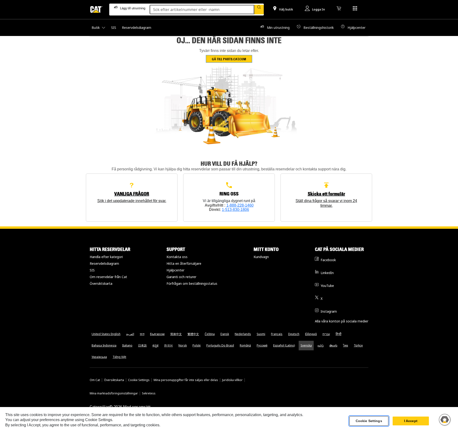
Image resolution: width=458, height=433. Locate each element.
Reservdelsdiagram (104, 263)
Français (276, 334)
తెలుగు (333, 345)
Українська (99, 357)
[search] (259, 9)
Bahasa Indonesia (104, 345)
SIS (92, 270)
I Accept (410, 421)
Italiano (127, 345)
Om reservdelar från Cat (108, 277)
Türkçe (358, 345)
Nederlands (243, 334)
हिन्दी (338, 334)
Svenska (306, 345)
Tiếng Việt (119, 357)
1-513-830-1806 (235, 210)
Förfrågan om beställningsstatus (192, 283)
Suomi (261, 334)
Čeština (210, 334)
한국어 (168, 345)
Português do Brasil (220, 345)
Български (157, 334)
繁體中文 (193, 334)
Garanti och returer (181, 277)
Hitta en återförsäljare (184, 263)
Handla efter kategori (106, 257)
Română (245, 345)
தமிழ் (320, 345)
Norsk (182, 345)
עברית (326, 334)
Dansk (224, 334)
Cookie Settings (139, 380)
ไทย (345, 345)
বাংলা (142, 334)
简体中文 (176, 334)
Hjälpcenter (175, 270)
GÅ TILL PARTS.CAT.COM (229, 59)
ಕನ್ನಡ (155, 345)
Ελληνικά (311, 334)
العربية (130, 334)
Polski (197, 345)
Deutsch (293, 334)
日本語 (142, 345)
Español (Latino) (284, 345)
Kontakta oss (177, 257)
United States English (106, 334)
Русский (262, 345)
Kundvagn (261, 257)
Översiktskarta (101, 283)
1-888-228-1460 (240, 205)
